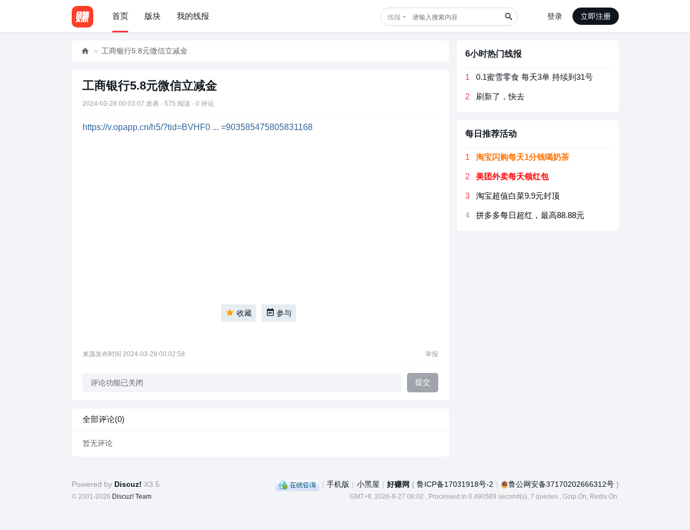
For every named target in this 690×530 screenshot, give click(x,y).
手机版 (338, 484)
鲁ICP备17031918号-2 (455, 484)
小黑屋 (368, 484)
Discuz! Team (131, 496)
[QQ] (297, 484)
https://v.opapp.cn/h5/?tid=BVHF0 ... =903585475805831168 (197, 127)
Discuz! (128, 484)
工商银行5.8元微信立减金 (144, 50)
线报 (394, 17)
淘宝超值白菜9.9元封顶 (518, 195)
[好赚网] (82, 16)
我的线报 (193, 16)
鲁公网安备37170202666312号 (561, 484)
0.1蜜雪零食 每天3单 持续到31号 (534, 76)
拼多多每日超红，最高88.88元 (530, 215)
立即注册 (596, 16)
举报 (431, 354)
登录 (554, 16)
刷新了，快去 (500, 96)
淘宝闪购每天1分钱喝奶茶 (522, 156)
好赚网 (85, 51)
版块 (152, 16)
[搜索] (508, 16)
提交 (422, 382)
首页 (120, 16)
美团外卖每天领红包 (512, 176)
